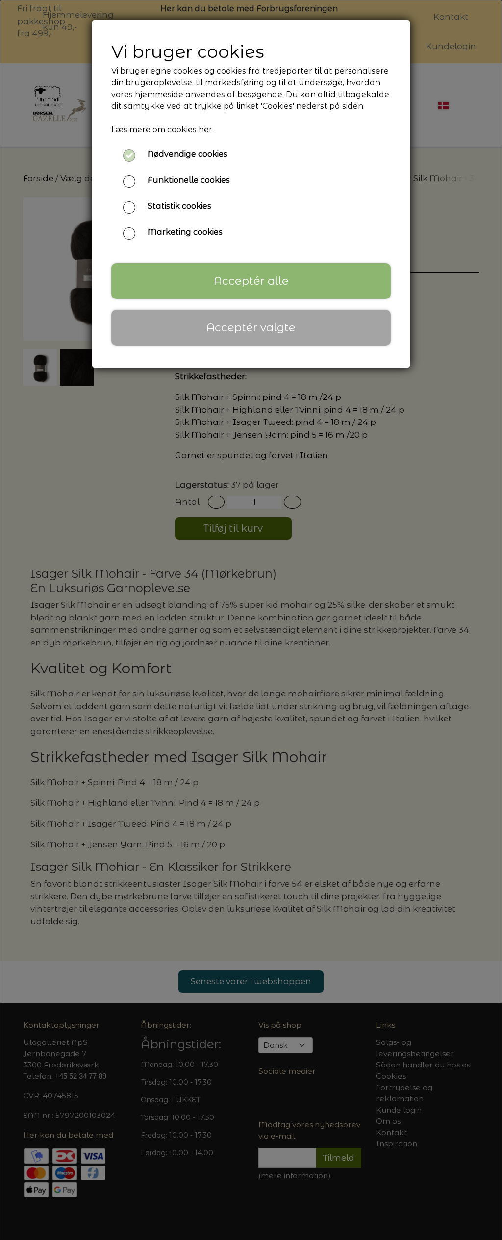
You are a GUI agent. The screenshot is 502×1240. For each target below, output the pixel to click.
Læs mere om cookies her (161, 129)
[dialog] (251, 620)
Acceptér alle (251, 281)
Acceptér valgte (251, 327)
